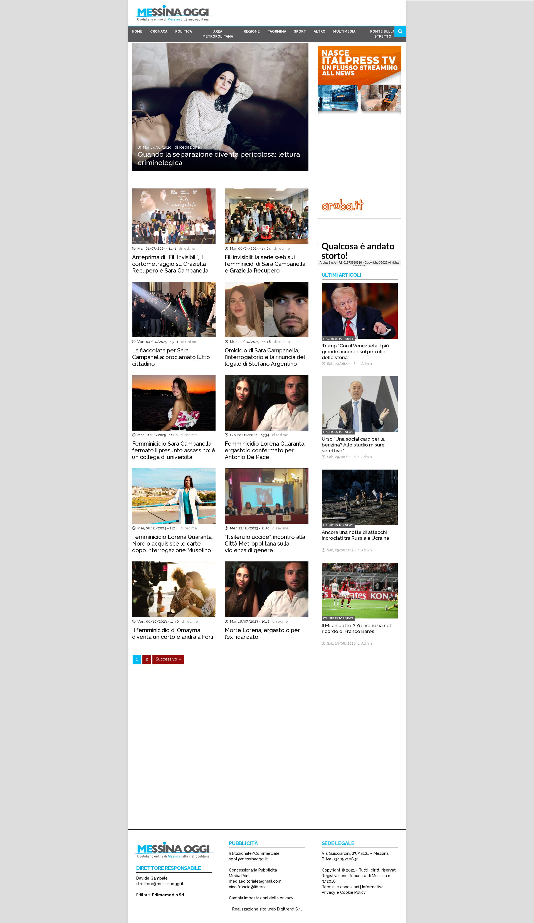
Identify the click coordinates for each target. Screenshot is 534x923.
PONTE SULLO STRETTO (382, 34)
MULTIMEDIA (344, 31)
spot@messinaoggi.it (248, 859)
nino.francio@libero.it (248, 887)
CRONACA (158, 31)
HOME (137, 31)
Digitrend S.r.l (289, 909)
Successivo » (168, 659)
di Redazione (186, 147)
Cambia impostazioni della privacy (261, 898)
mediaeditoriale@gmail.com (255, 881)
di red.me (186, 248)
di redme (279, 621)
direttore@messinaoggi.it (160, 884)
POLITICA (183, 31)
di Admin (364, 364)
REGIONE (252, 31)
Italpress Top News (338, 338)
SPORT (300, 31)
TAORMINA (277, 31)
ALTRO (319, 31)
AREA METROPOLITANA (217, 34)
